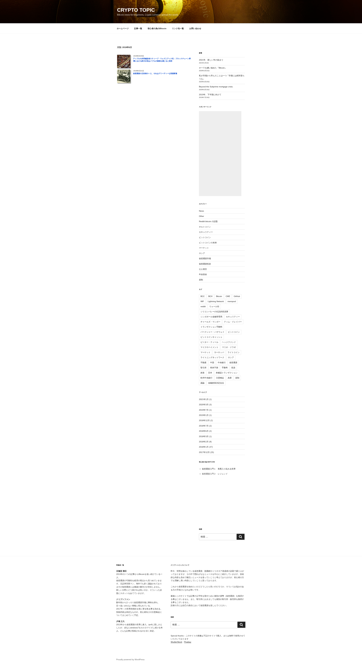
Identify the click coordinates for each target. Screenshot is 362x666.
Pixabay (187, 642)
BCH (210, 296)
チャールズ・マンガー (210, 322)
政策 (202, 373)
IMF (202, 301)
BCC (203, 296)
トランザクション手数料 (211, 327)
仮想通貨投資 (205, 264)
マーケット (204, 248)
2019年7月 (204, 410)
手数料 (225, 367)
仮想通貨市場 (205, 258)
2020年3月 (204, 404)
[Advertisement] (220, 153)
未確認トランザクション (227, 373)
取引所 (203, 367)
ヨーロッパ (219, 352)
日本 (210, 373)
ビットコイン (205, 237)
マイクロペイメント (209, 347)
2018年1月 (204, 447)
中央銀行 (222, 362)
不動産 (203, 362)
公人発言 (203, 269)
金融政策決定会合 (216, 383)
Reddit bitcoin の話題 (208, 221)
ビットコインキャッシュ (211, 337)
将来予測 (214, 367)
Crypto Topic (136, 10)
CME (228, 296)
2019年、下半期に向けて (210, 94)
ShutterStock (176, 642)
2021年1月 (204, 399)
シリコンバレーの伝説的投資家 (214, 311)
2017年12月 (204, 452)
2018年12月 (204, 420)
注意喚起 (220, 378)
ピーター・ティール (209, 342)
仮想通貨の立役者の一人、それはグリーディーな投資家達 (155, 73)
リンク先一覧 (178, 28)
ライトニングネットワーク (212, 357)
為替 (230, 378)
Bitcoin (219, 296)
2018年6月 (204, 431)
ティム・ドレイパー (233, 322)
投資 (233, 367)
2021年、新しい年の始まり (211, 60)
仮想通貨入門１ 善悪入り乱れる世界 (219, 469)
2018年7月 (204, 426)
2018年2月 (204, 442)
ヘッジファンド (229, 342)
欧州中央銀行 (206, 378)
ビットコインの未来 (208, 242)
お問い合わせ (195, 28)
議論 (202, 383)
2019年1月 (204, 415)
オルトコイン (205, 227)
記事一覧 (138, 28)
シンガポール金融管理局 (211, 317)
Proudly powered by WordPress (130, 659)
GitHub (237, 296)
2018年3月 (204, 436)
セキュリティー (206, 232)
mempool (232, 301)
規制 (201, 280)
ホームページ (123, 28)
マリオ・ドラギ (229, 347)
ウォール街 (214, 306)
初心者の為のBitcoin (157, 28)
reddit (203, 306)
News (201, 211)
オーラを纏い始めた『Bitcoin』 (213, 68)
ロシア (202, 253)
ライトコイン (234, 352)
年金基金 (203, 274)
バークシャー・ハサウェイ (212, 332)
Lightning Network (216, 301)
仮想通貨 (233, 362)
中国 (212, 362)
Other (201, 216)
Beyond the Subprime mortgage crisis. (216, 86)
